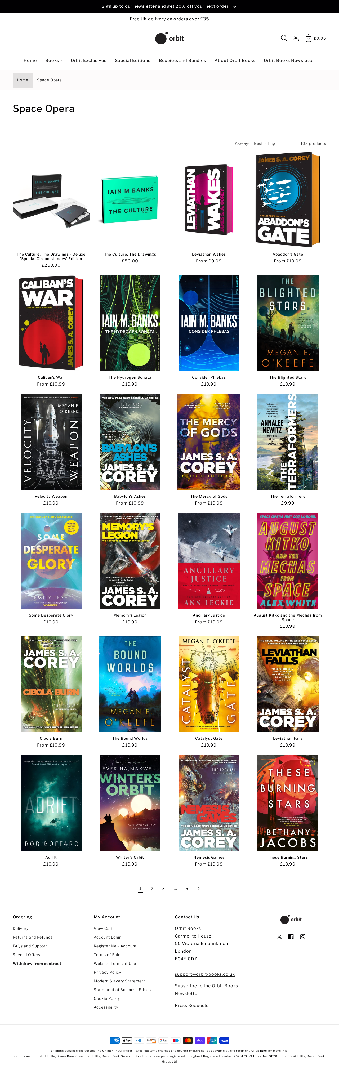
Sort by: (242, 144)
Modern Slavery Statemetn (120, 981)
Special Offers (26, 955)
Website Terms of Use (115, 963)
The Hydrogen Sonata (130, 377)
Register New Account (115, 946)
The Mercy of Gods (208, 496)
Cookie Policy (107, 998)
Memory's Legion (130, 615)
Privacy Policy (107, 972)
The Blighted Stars (287, 377)
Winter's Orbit (130, 857)
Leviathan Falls (287, 738)
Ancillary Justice (209, 615)
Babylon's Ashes (130, 496)
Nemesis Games (209, 857)
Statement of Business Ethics (122, 990)
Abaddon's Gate (288, 254)
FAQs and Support (30, 946)
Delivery (21, 928)
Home (22, 80)
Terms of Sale (107, 955)
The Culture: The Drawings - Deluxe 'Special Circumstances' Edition (51, 256)
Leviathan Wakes (209, 254)
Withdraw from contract (37, 963)
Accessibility (106, 1007)
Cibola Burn (51, 738)
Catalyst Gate (208, 738)
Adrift (51, 857)
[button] (284, 38)
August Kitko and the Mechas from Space (288, 617)
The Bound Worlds (130, 738)
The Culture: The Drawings (130, 254)
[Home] (169, 38)
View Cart (103, 928)
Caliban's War (51, 377)
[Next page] (198, 889)
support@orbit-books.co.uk (205, 974)
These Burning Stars (288, 857)
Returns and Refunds (33, 937)
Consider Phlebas (209, 377)
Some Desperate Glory (51, 615)
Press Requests (191, 1005)
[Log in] (296, 38)
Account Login (107, 937)
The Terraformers (287, 496)
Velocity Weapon (51, 496)
